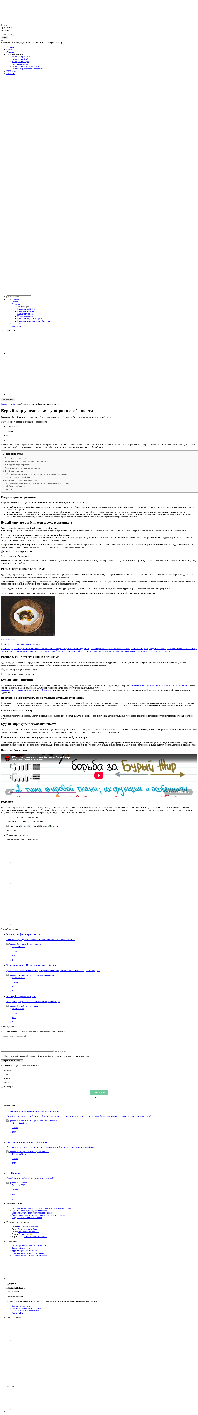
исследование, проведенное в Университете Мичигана (26, 690)
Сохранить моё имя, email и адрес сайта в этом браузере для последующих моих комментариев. (48, 1056)
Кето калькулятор (20, 64)
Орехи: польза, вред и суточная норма (29, 1210)
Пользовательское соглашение (26, 1311)
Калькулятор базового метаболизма (28, 69)
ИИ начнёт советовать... (29, 1227)
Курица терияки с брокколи (24, 1250)
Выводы (8, 489)
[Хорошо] (43, 826)
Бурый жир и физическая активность (21, 480)
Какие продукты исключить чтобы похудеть (32, 1213)
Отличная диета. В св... (28, 1229)
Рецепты (10, 52)
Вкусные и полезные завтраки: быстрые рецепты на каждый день (42, 1208)
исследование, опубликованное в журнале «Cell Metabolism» (159, 685)
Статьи (9, 49)
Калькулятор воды (20, 61)
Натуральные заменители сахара (27, 1217)
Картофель (9, 1086)
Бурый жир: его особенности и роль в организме (26, 461)
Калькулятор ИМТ (20, 59)
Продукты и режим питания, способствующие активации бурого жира (38, 474)
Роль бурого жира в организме (18, 464)
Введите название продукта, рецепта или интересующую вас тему (31, 42)
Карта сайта (17, 1313)
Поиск (4, 37)
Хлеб (6, 1074)
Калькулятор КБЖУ (21, 57)
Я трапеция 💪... (26, 1234)
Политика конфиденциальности (26, 1308)
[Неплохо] (33, 826)
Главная (10, 47)
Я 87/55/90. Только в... (28, 1231)
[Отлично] (53, 826)
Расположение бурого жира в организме (22, 468)
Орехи (7, 1082)
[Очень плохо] (13, 826)
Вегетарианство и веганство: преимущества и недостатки (38, 1215)
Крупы (7, 1078)
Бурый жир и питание (14, 471)
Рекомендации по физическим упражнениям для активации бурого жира (39, 483)
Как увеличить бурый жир (19, 477)
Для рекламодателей (21, 1306)
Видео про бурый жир (18, 486)
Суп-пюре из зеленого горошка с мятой (30, 1246)
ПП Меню (11, 71)
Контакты (10, 73)
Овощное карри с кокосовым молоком (29, 1255)
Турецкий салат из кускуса (24, 1248)
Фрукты (8, 1070)
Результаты (99, 1098)
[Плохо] (24, 826)
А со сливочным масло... (35, 1236)
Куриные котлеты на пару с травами (28, 1253)
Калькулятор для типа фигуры (26, 66)
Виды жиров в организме (16, 458)
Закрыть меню (8, 399)
